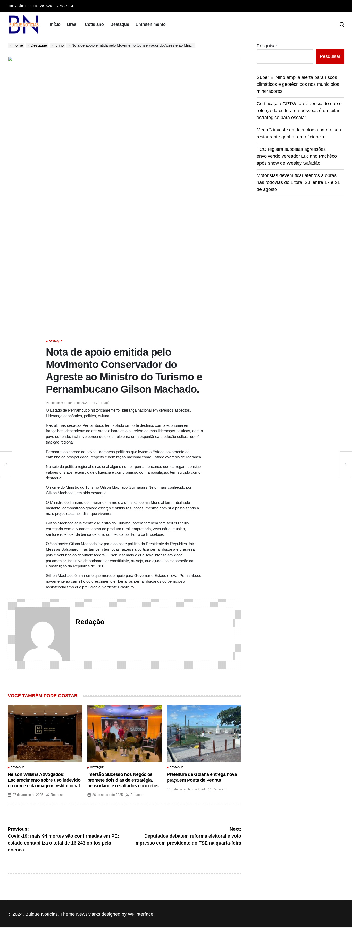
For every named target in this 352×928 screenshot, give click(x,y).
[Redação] (42, 634)
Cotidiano (94, 24)
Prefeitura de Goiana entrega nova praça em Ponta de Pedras (202, 777)
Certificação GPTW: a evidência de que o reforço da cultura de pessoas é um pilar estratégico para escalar (299, 110)
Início (55, 24)
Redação (104, 403)
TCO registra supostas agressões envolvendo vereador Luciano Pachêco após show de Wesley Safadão (297, 156)
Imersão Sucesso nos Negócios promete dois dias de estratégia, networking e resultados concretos (123, 780)
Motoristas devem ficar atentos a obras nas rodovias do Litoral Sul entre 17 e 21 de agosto (298, 182)
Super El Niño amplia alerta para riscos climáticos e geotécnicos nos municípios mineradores (298, 84)
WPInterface (140, 914)
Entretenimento (151, 24)
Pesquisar (267, 45)
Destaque (119, 24)
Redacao (57, 795)
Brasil (72, 24)
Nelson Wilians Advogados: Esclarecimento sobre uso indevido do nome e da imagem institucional (44, 780)
